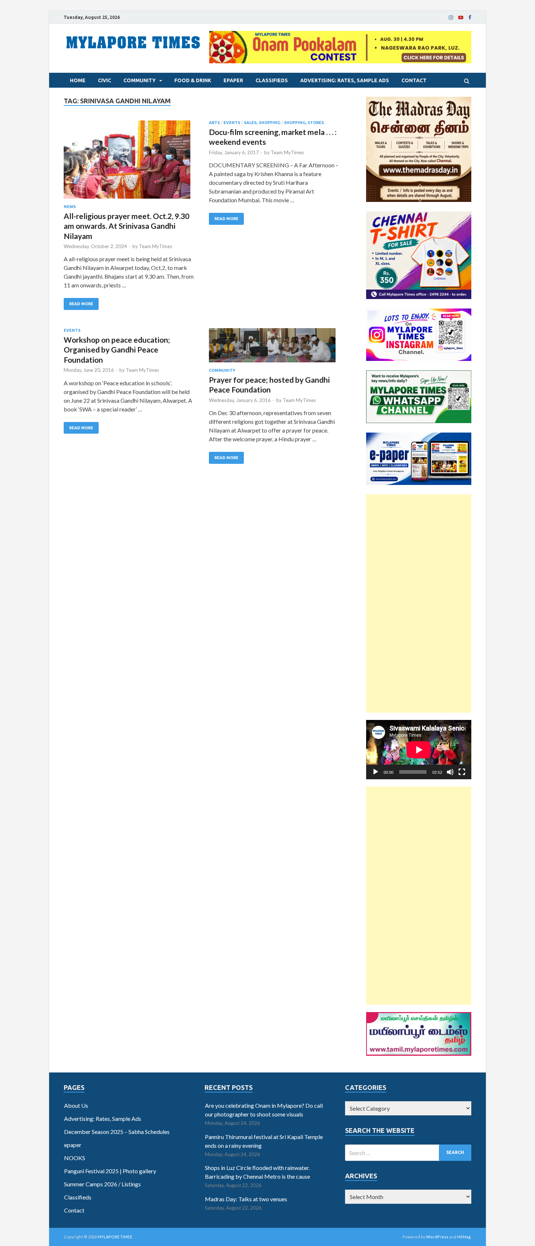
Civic (104, 80)
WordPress (437, 1236)
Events (231, 122)
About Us (76, 1105)
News (70, 206)
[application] (418, 749)
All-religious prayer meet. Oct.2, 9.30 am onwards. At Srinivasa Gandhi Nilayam (126, 225)
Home (78, 80)
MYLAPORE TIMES (115, 1236)
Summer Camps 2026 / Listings (102, 1184)
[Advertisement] (418, 603)
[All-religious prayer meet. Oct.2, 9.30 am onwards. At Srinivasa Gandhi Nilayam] (129, 162)
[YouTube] (460, 17)
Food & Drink (192, 80)
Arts (214, 122)
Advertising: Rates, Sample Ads (344, 80)
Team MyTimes (155, 246)
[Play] (375, 772)
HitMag (464, 1236)
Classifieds (271, 80)
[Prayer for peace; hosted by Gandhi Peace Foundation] (274, 348)
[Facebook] (470, 17)
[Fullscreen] (461, 772)
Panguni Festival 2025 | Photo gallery (110, 1170)
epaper (233, 80)
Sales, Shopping (262, 122)
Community (139, 80)
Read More (81, 304)
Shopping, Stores (304, 122)
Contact (414, 80)
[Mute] (450, 772)
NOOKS (74, 1157)
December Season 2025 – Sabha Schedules (117, 1131)
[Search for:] (408, 1153)
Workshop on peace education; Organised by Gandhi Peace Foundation (117, 349)
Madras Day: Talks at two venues (246, 1198)
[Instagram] (451, 17)
